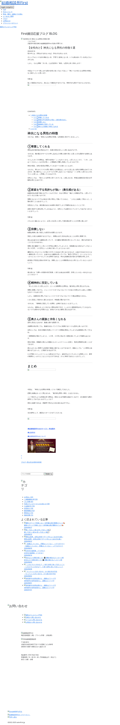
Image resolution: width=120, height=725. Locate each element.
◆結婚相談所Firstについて (37, 436)
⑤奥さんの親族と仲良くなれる (46, 126)
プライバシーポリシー (10, 23)
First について (7, 12)
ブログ (5, 19)
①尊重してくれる (41, 117)
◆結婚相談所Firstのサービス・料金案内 (41, 429)
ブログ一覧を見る (31, 462)
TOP (4, 10)
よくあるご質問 (8, 16)
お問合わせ (6, 21)
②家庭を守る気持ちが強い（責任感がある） (50, 120)
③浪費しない (40, 122)
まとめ (34, 129)
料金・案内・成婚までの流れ (12, 14)
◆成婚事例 (31, 432)
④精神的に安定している (43, 124)
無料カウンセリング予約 (8, 27)
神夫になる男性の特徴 (39, 115)
